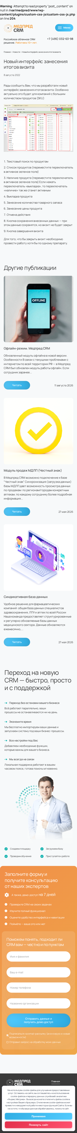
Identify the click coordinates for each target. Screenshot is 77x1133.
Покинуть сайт (38, 1124)
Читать (17, 385)
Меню (66, 27)
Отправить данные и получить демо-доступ (38, 1020)
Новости (16, 52)
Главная (7, 52)
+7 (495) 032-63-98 (60, 39)
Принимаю (39, 1116)
